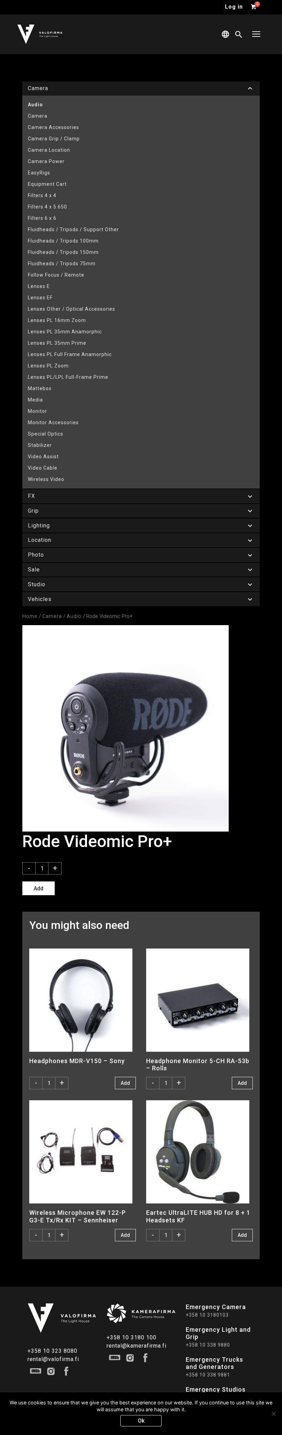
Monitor (37, 411)
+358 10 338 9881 (208, 1375)
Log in (234, 6)
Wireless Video (46, 479)
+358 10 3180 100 (131, 1337)
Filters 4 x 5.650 (47, 207)
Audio (35, 104)
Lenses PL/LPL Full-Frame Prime (68, 377)
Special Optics (45, 434)
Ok (141, 1420)
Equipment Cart (47, 184)
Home (29, 616)
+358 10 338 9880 (208, 1345)
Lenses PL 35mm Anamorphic (65, 331)
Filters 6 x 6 (42, 218)
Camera (37, 116)
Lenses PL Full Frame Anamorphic (70, 354)
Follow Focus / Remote (56, 275)
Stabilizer (40, 445)
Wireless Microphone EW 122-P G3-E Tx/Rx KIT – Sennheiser (77, 1216)
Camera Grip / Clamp (54, 138)
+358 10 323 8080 (52, 1351)
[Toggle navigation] (256, 34)
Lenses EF (40, 297)
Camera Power (46, 161)
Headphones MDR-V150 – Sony (77, 1060)
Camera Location (49, 150)
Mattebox (40, 388)
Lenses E (39, 286)
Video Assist (43, 456)
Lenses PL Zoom (48, 365)
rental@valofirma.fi (53, 1359)
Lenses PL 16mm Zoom (57, 320)
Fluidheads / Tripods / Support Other (73, 229)
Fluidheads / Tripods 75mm (62, 263)
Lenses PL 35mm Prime (57, 343)
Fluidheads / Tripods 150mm (63, 252)
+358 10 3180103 (207, 1315)
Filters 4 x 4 (42, 195)
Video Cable (42, 468)
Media (35, 400)
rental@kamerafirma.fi (136, 1345)
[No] (273, 1413)
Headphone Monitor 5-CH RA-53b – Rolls (197, 1064)
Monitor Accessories (53, 422)
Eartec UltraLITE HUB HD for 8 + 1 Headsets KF (198, 1216)
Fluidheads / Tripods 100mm (63, 241)
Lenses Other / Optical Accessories (71, 309)
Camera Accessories (53, 127)
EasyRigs (39, 172)
